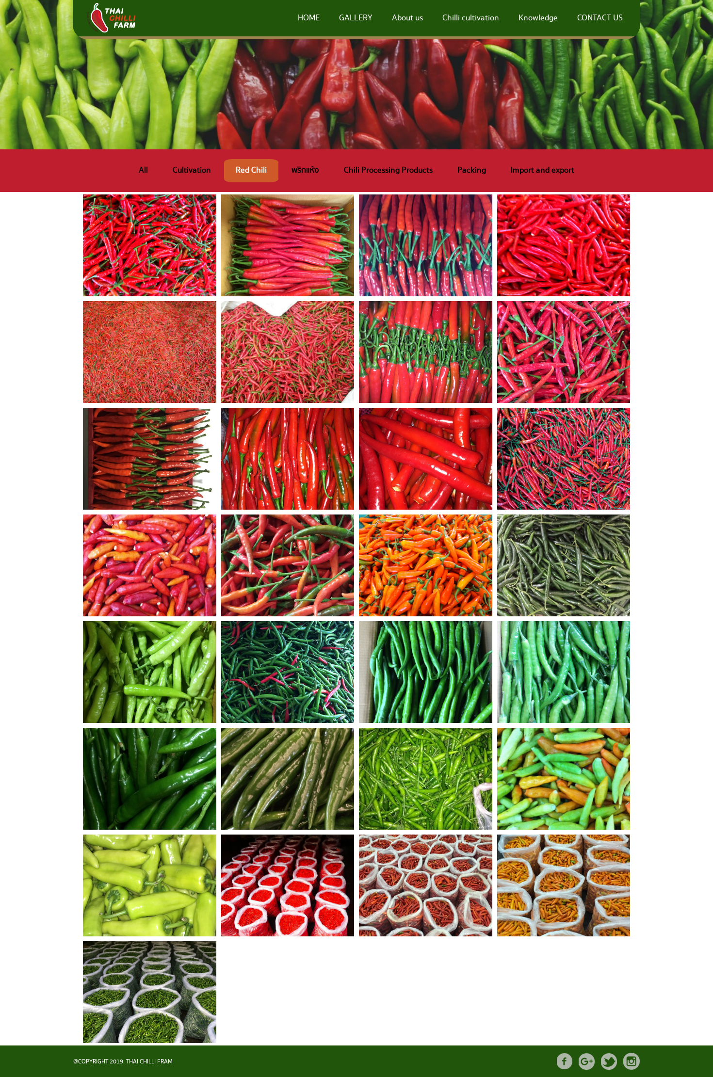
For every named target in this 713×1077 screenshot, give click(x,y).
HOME (309, 18)
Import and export (542, 171)
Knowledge (538, 18)
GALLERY (356, 18)
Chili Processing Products (388, 171)
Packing (471, 171)
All (143, 171)
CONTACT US (600, 18)
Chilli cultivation (470, 18)
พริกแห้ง (305, 171)
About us (407, 18)
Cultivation (192, 171)
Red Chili (251, 171)
